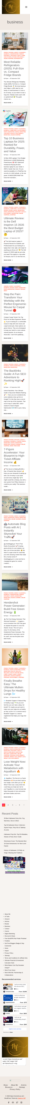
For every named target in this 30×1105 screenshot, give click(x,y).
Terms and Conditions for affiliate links (16, 958)
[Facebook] (8, 1102)
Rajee (6, 78)
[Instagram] (21, 1102)
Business (6, 54)
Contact (7, 928)
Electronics (19, 133)
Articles (7, 921)
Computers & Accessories (18, 130)
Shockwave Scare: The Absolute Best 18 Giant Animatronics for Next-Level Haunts (15, 843)
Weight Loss (13, 756)
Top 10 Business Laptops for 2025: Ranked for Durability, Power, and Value (14, 145)
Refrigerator (18, 58)
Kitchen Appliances (18, 57)
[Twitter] (17, 1102)
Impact (7, 950)
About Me (7, 914)
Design (6, 210)
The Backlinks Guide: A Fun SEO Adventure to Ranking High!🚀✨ (15, 377)
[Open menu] (26, 7)
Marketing (7, 134)
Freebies (7, 941)
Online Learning (16, 444)
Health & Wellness (9, 752)
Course (19, 441)
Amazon (6, 286)
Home (6, 948)
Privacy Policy (9, 953)
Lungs (5, 674)
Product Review (8, 52)
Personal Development (11, 677)
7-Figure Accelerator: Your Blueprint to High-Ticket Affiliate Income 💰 (14, 456)
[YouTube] (13, 1102)
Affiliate (16, 439)
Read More (8, 102)
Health (13, 671)
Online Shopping (8, 58)
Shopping (13, 214)
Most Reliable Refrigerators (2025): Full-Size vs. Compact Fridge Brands (14, 68)
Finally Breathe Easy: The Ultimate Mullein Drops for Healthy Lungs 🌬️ (14, 687)
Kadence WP (22, 1098)
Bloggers (22, 52)
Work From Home (15, 445)
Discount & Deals (16, 55)
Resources (8, 1087)
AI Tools (7, 916)
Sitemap (7, 955)
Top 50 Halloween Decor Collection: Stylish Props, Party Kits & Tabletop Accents (14, 827)
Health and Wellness (16, 672)
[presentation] (15, 41)
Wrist (5, 290)
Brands (7, 924)
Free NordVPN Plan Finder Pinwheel (15, 938)
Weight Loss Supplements (11, 758)
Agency (16, 52)
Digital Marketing (9, 131)
